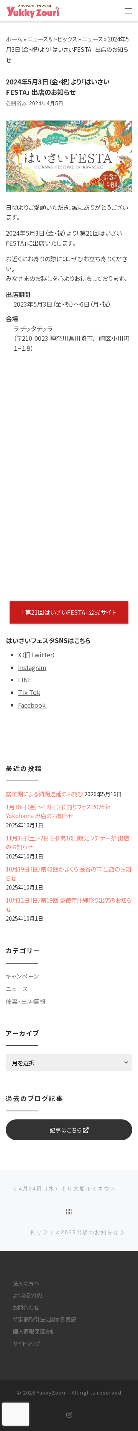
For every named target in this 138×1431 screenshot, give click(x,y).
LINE (24, 679)
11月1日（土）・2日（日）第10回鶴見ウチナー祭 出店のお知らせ (67, 842)
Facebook (32, 705)
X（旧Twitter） (37, 654)
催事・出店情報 (26, 1001)
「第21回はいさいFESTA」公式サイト (69, 612)
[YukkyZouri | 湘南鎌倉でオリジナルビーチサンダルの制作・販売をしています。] (33, 10)
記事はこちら (66, 1130)
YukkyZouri (51, 1392)
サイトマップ (26, 1343)
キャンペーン (22, 976)
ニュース (92, 39)
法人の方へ (26, 1283)
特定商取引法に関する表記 (44, 1319)
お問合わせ (26, 1307)
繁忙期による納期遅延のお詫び (44, 793)
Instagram (32, 667)
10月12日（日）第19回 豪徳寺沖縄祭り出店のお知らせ (68, 904)
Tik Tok (29, 692)
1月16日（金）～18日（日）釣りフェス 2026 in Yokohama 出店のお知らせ (58, 811)
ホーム (14, 39)
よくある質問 (27, 1295)
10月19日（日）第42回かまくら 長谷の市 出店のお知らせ (68, 873)
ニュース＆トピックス (52, 39)
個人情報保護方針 (34, 1331)
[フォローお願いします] (69, 1415)
